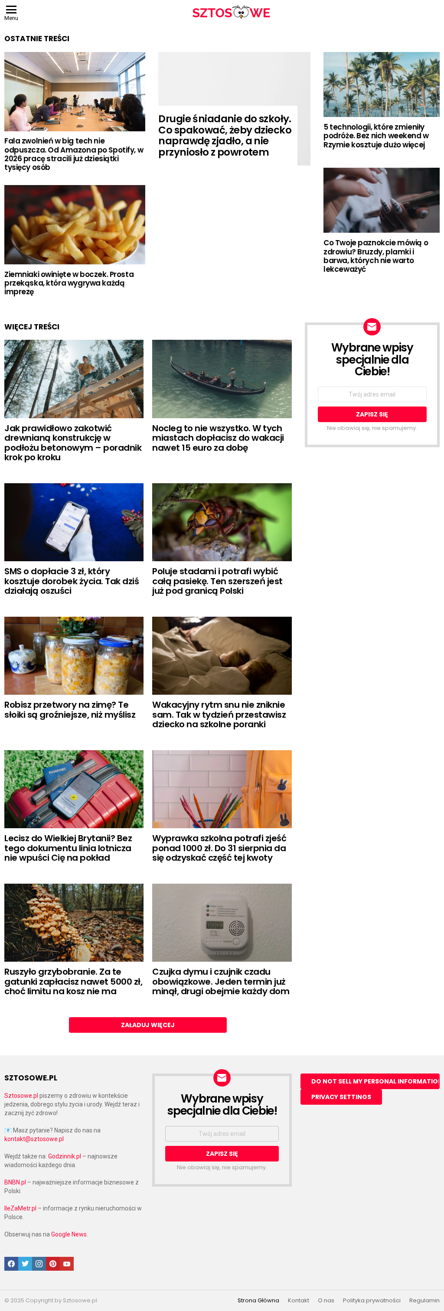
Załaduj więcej (148, 1025)
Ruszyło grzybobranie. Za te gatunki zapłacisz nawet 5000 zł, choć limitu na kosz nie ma (73, 981)
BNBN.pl (15, 1182)
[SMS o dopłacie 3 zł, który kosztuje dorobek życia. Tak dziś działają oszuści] (74, 522)
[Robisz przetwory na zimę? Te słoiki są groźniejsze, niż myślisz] (74, 656)
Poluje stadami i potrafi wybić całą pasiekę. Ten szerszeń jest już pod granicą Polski (217, 581)
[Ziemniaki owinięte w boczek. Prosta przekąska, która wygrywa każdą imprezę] (74, 224)
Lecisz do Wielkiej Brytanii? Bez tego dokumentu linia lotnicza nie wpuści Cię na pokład (68, 848)
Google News (69, 1234)
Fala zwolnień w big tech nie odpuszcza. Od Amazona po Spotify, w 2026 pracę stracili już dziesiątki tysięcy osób (73, 154)
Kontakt (298, 1300)
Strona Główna (258, 1300)
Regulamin (424, 1300)
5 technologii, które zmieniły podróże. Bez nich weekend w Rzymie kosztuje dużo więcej (376, 136)
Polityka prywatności (372, 1300)
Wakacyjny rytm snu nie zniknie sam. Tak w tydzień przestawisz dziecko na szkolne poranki (219, 714)
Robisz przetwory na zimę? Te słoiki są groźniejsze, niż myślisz (69, 710)
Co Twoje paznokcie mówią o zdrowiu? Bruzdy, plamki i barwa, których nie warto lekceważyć (375, 255)
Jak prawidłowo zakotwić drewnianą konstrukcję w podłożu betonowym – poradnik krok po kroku (72, 443)
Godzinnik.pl (64, 1156)
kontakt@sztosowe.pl (34, 1138)
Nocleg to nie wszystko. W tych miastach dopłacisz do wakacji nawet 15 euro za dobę (218, 438)
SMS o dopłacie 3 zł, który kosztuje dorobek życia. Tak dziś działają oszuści (71, 581)
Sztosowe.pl (21, 1095)
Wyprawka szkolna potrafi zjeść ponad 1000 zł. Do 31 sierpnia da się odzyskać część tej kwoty (219, 848)
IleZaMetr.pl (20, 1208)
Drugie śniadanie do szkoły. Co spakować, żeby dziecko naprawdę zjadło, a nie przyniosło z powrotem (224, 135)
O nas (326, 1300)
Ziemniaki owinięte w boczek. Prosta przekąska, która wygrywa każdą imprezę (69, 283)
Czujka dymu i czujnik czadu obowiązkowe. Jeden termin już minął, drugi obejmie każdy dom (220, 981)
